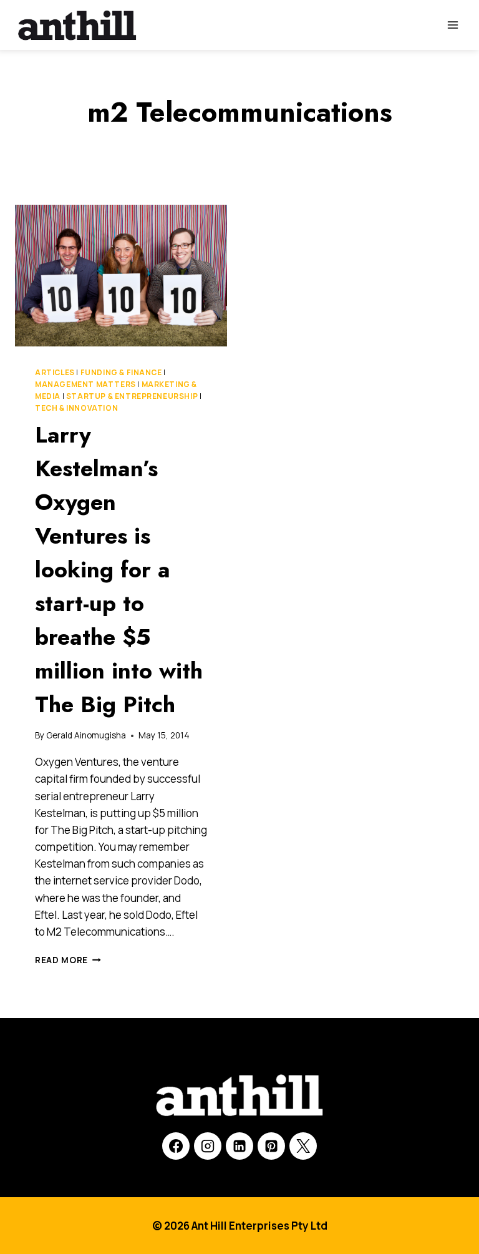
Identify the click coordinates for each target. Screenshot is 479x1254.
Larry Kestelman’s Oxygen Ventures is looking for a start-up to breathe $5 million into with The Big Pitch (119, 569)
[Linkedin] (239, 1146)
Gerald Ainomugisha (86, 735)
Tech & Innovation (76, 408)
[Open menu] (452, 24)
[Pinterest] (271, 1146)
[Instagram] (207, 1146)
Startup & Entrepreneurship (132, 396)
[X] (303, 1146)
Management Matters (85, 384)
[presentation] (121, 275)
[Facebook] (176, 1146)
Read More (68, 960)
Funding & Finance (121, 372)
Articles (55, 372)
